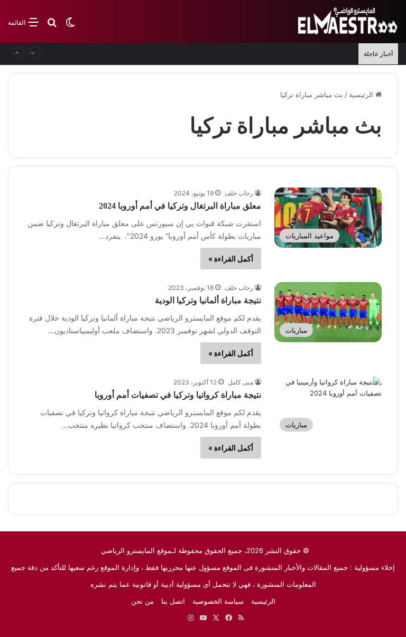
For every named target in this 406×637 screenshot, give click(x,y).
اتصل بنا (173, 601)
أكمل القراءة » (230, 258)
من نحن (142, 601)
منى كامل (240, 382)
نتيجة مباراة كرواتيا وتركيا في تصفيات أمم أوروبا (178, 394)
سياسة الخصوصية (218, 601)
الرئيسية (362, 94)
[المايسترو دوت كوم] (348, 21)
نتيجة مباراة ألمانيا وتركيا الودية (208, 300)
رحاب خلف (239, 193)
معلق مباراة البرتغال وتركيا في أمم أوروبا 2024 (180, 205)
